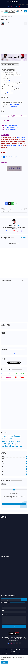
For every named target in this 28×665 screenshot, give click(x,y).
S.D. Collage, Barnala (12, 106)
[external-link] (21, 231)
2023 (14, 456)
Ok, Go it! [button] (5, 662)
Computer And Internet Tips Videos (8, 441)
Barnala (18, 137)
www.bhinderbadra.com (11, 129)
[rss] (20, 643)
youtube (22, 377)
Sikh (9, 81)
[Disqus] (14, 301)
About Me (5, 16)
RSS (23, 650)
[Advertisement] (14, 40)
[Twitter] (9, 203)
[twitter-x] (17, 7)
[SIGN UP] (25, 11)
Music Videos (19, 443)
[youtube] (20, 7)
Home (2, 16)
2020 (14, 464)
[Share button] (16, 203)
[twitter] (10, 231)
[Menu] (2, 11)
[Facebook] (6, 203)
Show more (22, 237)
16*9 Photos (4, 436)
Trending (8, 446)
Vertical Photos (15, 446)
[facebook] (8, 7)
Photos (3, 446)
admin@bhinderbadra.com (11, 125)
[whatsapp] (14, 7)
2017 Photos (17, 436)
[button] (17, 11)
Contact (19, 441)
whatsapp (22, 373)
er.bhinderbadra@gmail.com (12, 127)
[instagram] (11, 7)
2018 (14, 469)
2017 (14, 471)
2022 (14, 458)
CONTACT (18, 650)
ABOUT (11, 650)
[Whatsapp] (12, 203)
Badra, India (10, 93)
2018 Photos (4, 439)
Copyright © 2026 (6, 654)
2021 (14, 461)
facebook (8, 373)
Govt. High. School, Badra (13, 104)
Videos (21, 446)
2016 (14, 474)
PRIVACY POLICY (14, 651)
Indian (9, 91)
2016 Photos (10, 436)
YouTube (23, 139)
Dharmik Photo (4, 443)
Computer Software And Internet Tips (14, 145)
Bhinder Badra (13, 225)
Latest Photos (12, 443)
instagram (8, 377)
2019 (14, 466)
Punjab (23, 137)
